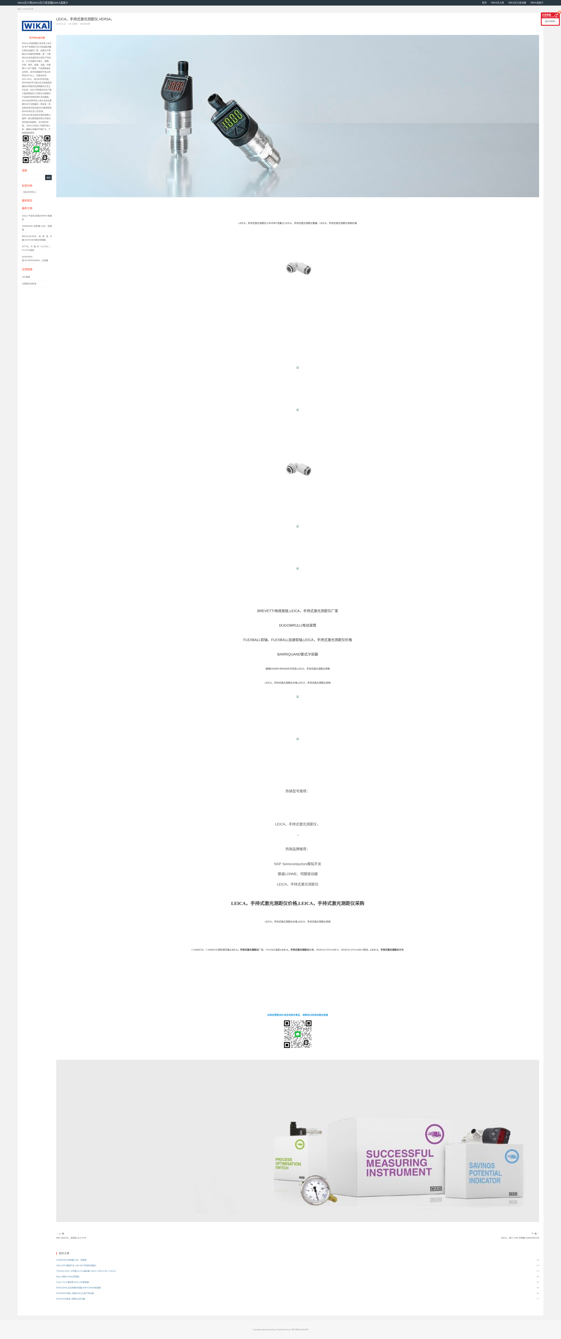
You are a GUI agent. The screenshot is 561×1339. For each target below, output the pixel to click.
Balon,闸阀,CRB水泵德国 (67, 1276)
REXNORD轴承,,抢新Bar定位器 (70, 1299)
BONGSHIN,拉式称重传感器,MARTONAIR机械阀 (78, 1288)
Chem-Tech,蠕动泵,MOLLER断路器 (72, 1282)
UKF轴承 (26, 277)
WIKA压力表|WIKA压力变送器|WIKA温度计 (43, 2)
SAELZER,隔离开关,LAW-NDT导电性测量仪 (76, 1265)
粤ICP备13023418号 (300, 1330)
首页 (484, 2)
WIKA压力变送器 (517, 2)
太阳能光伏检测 (29, 283)
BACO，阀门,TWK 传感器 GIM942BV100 (520, 1238)
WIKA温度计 (536, 2)
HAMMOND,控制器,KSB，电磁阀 (71, 1260)
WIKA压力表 (497, 2)
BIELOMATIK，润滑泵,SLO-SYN (71, 1238)
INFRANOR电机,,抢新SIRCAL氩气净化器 (75, 1293)
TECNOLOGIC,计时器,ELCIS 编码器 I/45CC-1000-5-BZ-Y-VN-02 (86, 1271)
